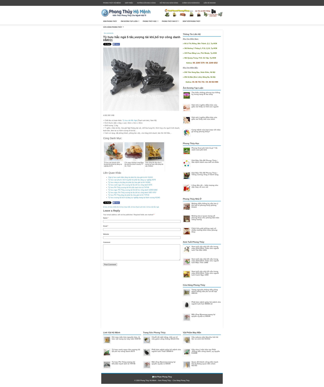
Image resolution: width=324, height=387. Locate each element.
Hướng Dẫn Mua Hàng (146, 3)
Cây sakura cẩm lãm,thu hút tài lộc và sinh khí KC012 (204, 338)
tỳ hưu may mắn (124, 207)
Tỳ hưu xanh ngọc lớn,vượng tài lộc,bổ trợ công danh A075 (130, 185)
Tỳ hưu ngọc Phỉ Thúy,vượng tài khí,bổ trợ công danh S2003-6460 (132, 190)
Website (106, 234)
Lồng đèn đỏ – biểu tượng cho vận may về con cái (204, 186)
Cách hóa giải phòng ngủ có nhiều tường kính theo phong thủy (204, 230)
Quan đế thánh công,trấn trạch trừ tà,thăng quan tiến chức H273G (204, 363)
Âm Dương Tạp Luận (130, 21)
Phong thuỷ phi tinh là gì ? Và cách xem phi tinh (204, 149)
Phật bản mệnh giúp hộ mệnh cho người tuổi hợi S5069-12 (206, 303)
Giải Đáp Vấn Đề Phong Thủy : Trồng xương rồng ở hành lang (204, 174)
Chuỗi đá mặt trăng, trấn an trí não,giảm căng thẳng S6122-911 (165, 338)
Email (105, 226)
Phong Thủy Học (150, 21)
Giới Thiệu (129, 3)
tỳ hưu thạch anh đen (138, 207)
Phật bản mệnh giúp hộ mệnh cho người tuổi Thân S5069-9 (166, 350)
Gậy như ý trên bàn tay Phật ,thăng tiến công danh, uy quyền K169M (205, 351)
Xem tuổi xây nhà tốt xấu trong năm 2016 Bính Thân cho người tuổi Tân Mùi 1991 (205, 248)
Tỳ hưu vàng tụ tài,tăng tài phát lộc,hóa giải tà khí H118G (129, 182)
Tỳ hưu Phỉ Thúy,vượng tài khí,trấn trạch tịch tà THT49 (128, 187)
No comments (108, 33)
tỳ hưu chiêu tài (113, 207)
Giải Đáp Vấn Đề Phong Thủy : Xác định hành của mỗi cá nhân (205, 161)
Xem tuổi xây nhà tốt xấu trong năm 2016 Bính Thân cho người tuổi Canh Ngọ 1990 (205, 273)
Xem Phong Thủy (110, 21)
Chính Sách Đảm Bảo (191, 3)
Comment (106, 242)
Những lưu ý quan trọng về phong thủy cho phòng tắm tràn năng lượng (205, 217)
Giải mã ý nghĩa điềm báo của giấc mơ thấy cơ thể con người (204, 106)
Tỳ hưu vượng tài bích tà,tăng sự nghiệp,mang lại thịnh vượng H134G (134, 198)
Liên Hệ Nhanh (210, 3)
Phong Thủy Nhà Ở (170, 21)
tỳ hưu (105, 207)
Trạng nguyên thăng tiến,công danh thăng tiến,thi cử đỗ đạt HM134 (204, 291)
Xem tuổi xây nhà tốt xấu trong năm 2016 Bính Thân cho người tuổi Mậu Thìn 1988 (205, 260)
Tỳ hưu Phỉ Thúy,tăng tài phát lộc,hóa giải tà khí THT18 (128, 195)
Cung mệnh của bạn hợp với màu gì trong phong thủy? (205, 131)
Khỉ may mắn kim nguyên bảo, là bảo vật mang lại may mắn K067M (126, 338)
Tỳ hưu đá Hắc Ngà (130, 120)
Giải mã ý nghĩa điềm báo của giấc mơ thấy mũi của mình (204, 118)
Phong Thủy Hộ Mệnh (112, 3)
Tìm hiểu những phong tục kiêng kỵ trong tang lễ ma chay (205, 93)
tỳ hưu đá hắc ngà (153, 207)
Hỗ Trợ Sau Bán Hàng (169, 3)
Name (105, 218)
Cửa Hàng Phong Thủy (113, 27)
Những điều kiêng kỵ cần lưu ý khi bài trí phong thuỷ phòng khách (204, 205)
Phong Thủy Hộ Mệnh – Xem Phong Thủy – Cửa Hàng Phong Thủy (165, 380)
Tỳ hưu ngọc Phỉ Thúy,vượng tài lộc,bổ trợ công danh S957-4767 (132, 192)
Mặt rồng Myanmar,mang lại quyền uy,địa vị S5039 (203, 315)
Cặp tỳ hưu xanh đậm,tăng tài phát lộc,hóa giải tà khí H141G (130, 177)
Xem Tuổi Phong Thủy (191, 21)
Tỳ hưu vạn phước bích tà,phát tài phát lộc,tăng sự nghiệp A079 (132, 180)
